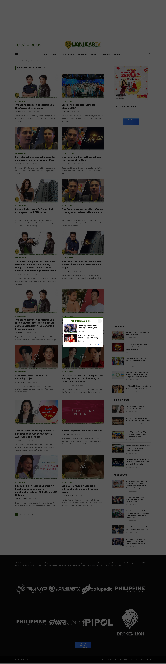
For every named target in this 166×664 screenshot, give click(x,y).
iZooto (100, 345)
